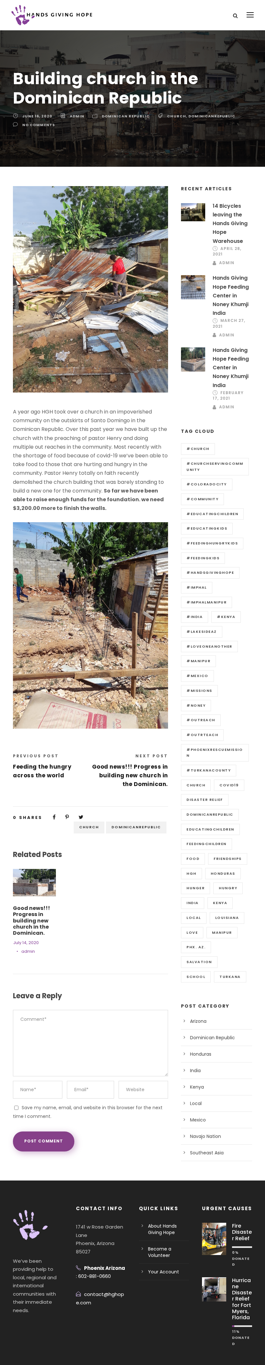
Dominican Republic (126, 116)
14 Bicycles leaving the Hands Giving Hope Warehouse (230, 223)
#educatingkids (206, 528)
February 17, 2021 (228, 395)
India (195, 1070)
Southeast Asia (207, 1153)
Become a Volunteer (159, 1252)
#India (194, 616)
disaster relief (204, 799)
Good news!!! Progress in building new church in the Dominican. (31, 920)
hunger (195, 888)
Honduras (200, 1054)
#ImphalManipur (206, 602)
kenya (220, 902)
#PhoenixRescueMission (214, 752)
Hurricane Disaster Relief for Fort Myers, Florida (242, 1299)
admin (77, 116)
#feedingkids (202, 558)
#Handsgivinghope (210, 572)
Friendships (228, 858)
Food (192, 858)
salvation (199, 961)
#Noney (196, 705)
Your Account (163, 1272)
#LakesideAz (201, 631)
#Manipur (198, 660)
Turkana (230, 976)
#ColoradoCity (206, 484)
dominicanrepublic (211, 116)
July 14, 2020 (26, 943)
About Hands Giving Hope (162, 1229)
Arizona (198, 1021)
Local (193, 917)
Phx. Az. (196, 947)
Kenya (197, 1087)
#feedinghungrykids (212, 543)
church (176, 116)
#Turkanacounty (208, 770)
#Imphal (196, 587)
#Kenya (226, 616)
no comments (38, 124)
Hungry (228, 888)
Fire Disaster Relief (242, 1232)
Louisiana (227, 917)
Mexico (198, 1120)
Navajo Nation (205, 1136)
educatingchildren (210, 829)
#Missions (199, 690)
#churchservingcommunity (214, 466)
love (192, 932)
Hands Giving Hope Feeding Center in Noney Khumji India (231, 295)
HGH (191, 873)
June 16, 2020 (37, 116)
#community (202, 499)
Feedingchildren (206, 843)
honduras (223, 873)
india (192, 902)
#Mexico (197, 675)
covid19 (229, 785)
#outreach (200, 719)
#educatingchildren (212, 513)
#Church (197, 448)
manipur (222, 932)
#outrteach (202, 734)
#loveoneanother (209, 646)
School (195, 976)
